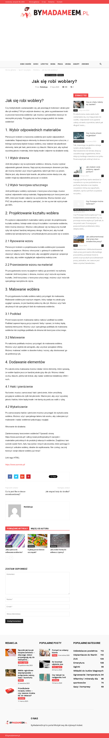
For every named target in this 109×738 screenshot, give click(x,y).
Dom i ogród (25, 64)
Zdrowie (85, 64)
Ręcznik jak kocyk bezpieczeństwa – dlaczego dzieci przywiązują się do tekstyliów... (26, 655)
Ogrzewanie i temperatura (86, 674)
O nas (44, 2)
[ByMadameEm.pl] (54, 12)
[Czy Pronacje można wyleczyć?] (78, 204)
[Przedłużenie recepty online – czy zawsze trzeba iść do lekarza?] (10, 690)
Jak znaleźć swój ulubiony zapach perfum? (93, 169)
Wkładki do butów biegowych (84, 210)
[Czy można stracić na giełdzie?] (78, 135)
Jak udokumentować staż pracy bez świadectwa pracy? (95, 239)
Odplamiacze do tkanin (85, 655)
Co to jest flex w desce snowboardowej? (15, 493)
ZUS (75, 110)
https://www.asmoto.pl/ (15, 464)
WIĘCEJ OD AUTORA (40, 529)
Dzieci (35, 64)
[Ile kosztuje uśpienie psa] (44, 664)
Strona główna (34, 2)
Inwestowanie (79, 141)
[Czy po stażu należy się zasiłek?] (78, 104)
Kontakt (59, 2)
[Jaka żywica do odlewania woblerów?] (15, 540)
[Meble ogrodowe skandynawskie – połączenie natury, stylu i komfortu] (10, 673)
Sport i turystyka (50, 75)
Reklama (51, 2)
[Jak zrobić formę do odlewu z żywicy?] (60, 540)
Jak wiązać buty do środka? (57, 491)
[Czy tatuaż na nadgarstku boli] (44, 677)
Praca (60, 64)
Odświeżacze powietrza (85, 651)
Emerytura (78, 663)
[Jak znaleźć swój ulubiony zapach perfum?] (78, 169)
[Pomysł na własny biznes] (44, 652)
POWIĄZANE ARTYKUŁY (17, 529)
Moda (53, 64)
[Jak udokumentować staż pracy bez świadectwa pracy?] (78, 239)
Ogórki (76, 667)
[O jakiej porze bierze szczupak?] (37, 540)
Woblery (60, 75)
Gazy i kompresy (81, 686)
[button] (100, 64)
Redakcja (44, 87)
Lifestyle (44, 64)
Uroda (68, 64)
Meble (21, 680)
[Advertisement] (54, 40)
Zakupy (76, 64)
